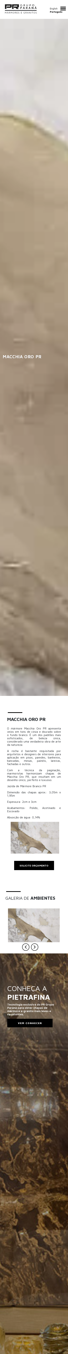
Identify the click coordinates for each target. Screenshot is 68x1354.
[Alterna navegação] (63, 8)
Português (56, 11)
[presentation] (25, 947)
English (53, 8)
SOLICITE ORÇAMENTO (34, 865)
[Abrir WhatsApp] (58, 1344)
